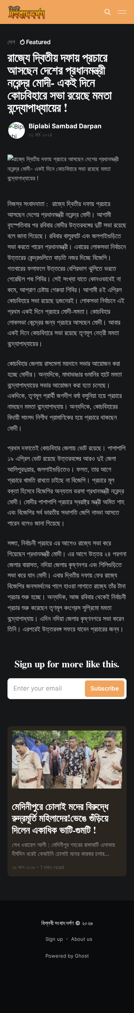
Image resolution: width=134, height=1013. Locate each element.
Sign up (54, 939)
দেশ (11, 42)
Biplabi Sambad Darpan (65, 126)
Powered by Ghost (67, 956)
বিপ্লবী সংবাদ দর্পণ (57, 923)
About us (81, 939)
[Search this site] (108, 12)
